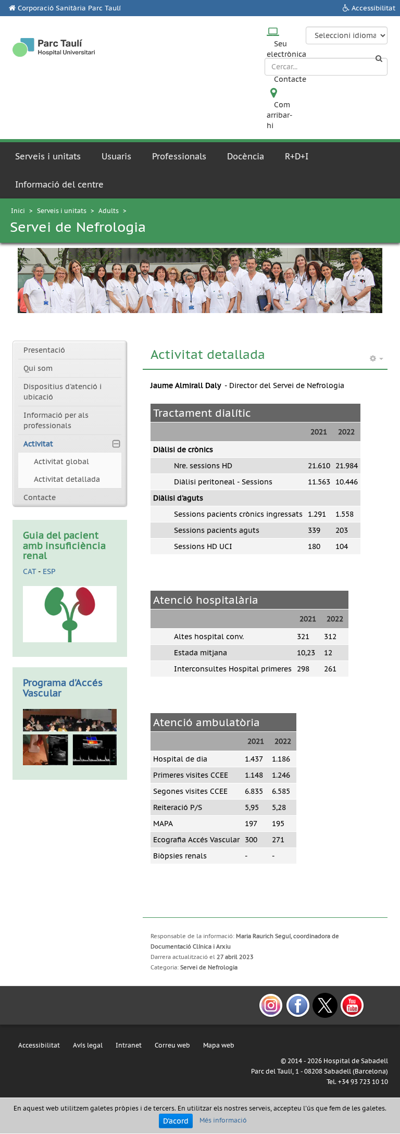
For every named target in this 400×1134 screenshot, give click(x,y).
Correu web (172, 1045)
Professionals (179, 156)
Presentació (44, 350)
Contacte (290, 79)
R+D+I (296, 156)
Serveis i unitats (48, 156)
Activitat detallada (67, 479)
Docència (245, 156)
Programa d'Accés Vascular (63, 688)
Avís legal (88, 1045)
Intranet (129, 1045)
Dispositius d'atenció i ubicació (62, 392)
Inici (18, 211)
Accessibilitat (373, 8)
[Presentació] (70, 736)
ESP (49, 571)
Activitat (38, 443)
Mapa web (218, 1045)
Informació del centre (59, 184)
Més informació (223, 1120)
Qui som (38, 368)
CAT (29, 571)
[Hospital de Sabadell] (53, 47)
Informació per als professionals (56, 420)
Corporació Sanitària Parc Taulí (69, 8)
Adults (108, 211)
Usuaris (116, 156)
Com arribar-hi (280, 115)
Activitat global (61, 461)
